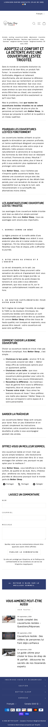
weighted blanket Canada (19, 41)
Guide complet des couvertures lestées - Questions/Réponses (29, 623)
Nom (4, 500)
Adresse (23, 698)
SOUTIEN (23, 686)
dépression (33, 37)
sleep (42, 39)
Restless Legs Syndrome (30, 39)
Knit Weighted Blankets (11, 39)
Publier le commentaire (24, 552)
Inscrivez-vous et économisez (23, 680)
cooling (11, 37)
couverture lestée (21, 37)
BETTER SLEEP (23, 692)
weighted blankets (36, 41)
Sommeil (6, 41)
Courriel (7, 513)
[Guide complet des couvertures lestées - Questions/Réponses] (8, 619)
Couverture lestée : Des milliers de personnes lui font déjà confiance (30, 639)
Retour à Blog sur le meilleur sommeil (25, 584)
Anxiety (5, 37)
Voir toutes (24, 610)
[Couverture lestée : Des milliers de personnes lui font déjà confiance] (8, 635)
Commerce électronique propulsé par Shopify (24, 725)
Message (7, 525)
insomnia (42, 37)
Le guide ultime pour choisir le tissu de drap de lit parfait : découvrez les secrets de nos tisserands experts (31, 659)
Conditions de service (31, 562)
